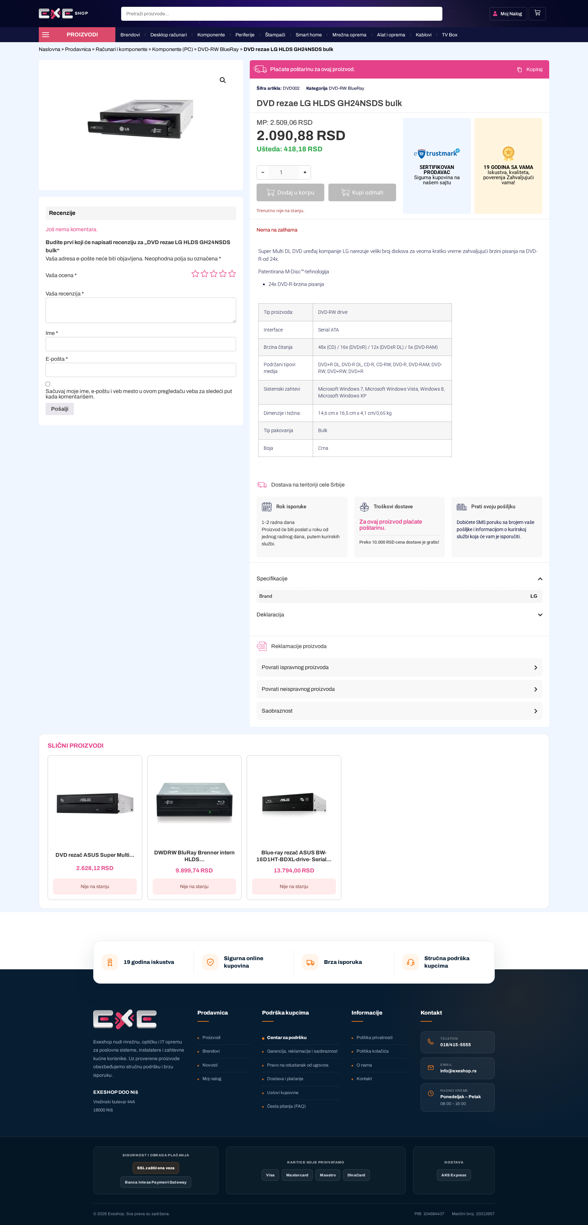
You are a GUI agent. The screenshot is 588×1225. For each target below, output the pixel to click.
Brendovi (211, 1051)
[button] (223, 80)
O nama (364, 1065)
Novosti (210, 1065)
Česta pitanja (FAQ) (286, 1106)
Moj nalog (211, 1078)
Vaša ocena (61, 275)
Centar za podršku (287, 1037)
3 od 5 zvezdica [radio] (214, 274)
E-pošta (57, 359)
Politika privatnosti (375, 1037)
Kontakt (364, 1078)
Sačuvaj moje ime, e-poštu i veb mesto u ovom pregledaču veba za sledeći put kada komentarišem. (139, 394)
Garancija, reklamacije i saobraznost (302, 1051)
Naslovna (49, 49)
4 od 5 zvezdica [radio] (223, 274)
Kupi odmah (367, 192)
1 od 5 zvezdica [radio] (195, 274)
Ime (52, 333)
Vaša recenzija (65, 293)
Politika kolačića (373, 1051)
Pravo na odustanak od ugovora (297, 1065)
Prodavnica (78, 49)
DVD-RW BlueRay (218, 49)
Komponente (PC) (172, 49)
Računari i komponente (121, 49)
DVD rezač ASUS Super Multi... (94, 855)
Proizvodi (211, 1037)
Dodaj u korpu (295, 192)
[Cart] (537, 13)
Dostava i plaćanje (285, 1078)
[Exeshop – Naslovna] (125, 1019)
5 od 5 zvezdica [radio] (232, 274)
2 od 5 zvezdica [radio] (204, 274)
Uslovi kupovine (282, 1092)
